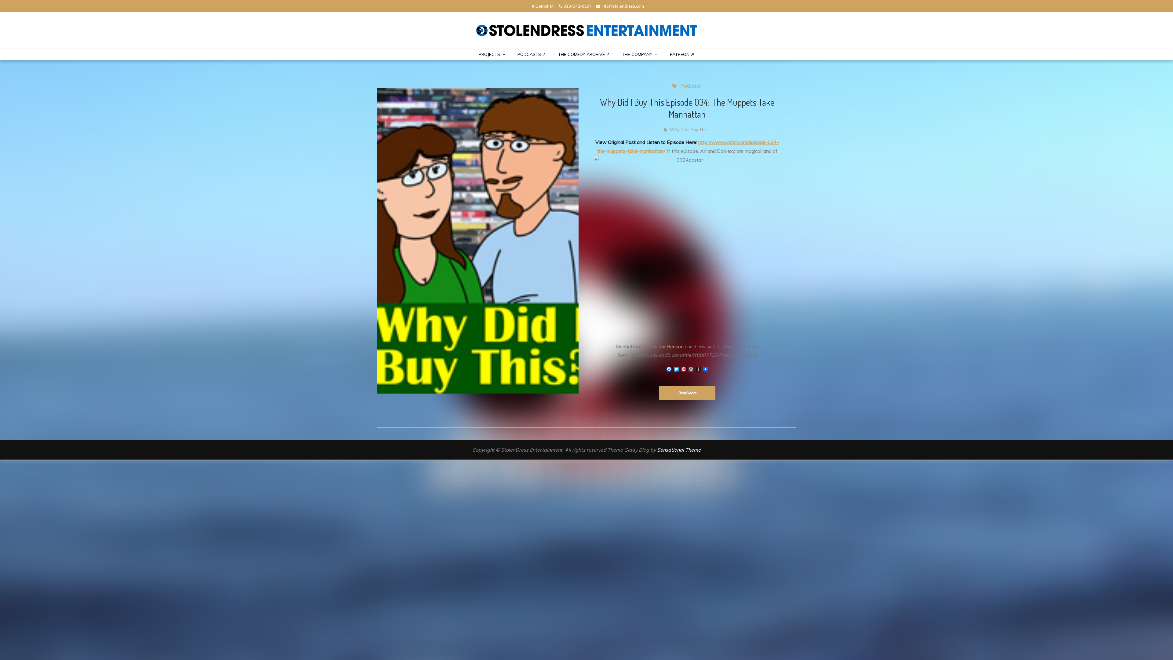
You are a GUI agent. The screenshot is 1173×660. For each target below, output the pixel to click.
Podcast (690, 85)
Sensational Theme (679, 450)
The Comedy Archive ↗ (584, 54)
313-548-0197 (578, 6)
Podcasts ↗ (531, 54)
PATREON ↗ (682, 54)
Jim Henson (671, 346)
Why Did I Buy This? (689, 129)
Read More (687, 393)
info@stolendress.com (623, 6)
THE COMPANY (637, 54)
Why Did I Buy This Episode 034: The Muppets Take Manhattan (687, 108)
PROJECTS (489, 54)
